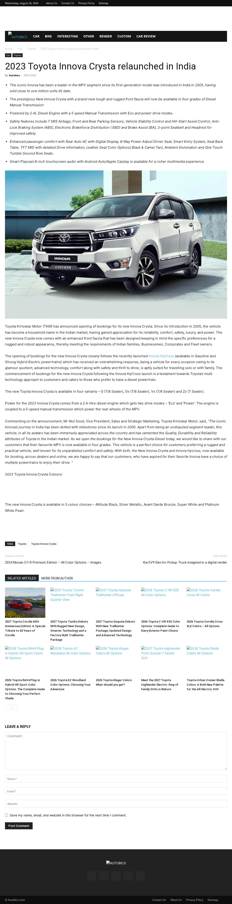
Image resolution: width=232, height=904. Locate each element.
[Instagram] (201, 3)
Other (88, 36)
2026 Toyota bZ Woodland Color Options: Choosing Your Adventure (70, 684)
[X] (216, 3)
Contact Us (67, 3)
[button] (221, 36)
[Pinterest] (208, 3)
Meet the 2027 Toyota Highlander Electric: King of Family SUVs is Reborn (159, 684)
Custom (124, 36)
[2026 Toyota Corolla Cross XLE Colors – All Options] (207, 603)
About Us (51, 3)
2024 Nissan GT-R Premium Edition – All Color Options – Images (53, 562)
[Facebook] (193, 3)
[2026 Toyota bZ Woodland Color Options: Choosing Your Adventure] (70, 661)
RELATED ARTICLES (22, 578)
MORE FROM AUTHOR (57, 578)
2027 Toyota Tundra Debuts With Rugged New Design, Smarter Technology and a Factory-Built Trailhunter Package (69, 630)
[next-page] (15, 707)
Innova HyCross (161, 356)
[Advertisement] (116, 18)
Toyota (31, 49)
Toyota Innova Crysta (43, 543)
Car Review (146, 36)
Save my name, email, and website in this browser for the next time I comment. (68, 815)
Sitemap (103, 3)
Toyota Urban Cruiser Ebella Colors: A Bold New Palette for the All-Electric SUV (205, 684)
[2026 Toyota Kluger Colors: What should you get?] (116, 661)
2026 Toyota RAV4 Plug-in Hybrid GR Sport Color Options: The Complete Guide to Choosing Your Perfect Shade (25, 689)
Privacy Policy (86, 3)
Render (105, 36)
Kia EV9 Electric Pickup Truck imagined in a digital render (185, 562)
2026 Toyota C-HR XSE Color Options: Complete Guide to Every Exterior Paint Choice (160, 626)
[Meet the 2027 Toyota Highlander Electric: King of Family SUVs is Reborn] (161, 661)
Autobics (14, 75)
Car (36, 36)
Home (9, 49)
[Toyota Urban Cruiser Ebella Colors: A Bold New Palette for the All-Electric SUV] (207, 661)
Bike (48, 36)
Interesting (67, 36)
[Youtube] (223, 3)
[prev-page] (8, 707)
